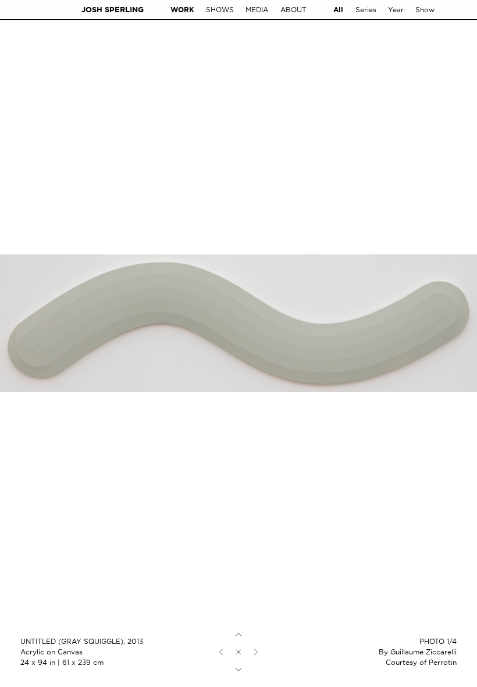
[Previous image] (221, 652)
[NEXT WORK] (238, 669)
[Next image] (256, 652)
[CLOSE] (238, 652)
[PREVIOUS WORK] (238, 634)
